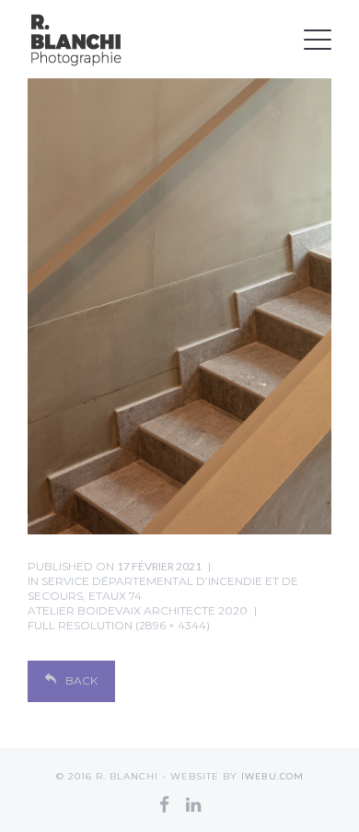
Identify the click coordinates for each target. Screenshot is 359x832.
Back (81, 680)
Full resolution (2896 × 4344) (119, 625)
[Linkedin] (193, 804)
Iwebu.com (272, 775)
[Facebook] (164, 804)
